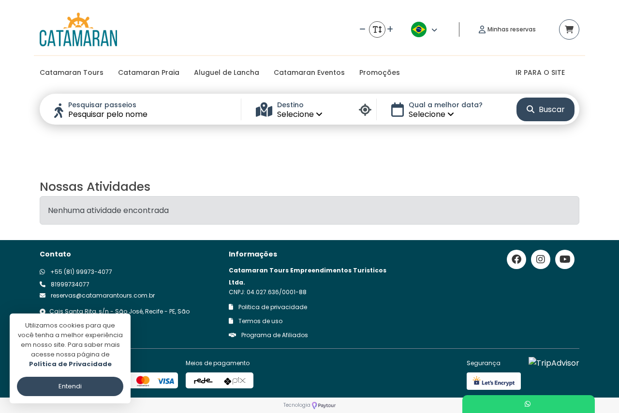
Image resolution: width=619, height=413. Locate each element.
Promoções (379, 72)
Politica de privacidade (272, 307)
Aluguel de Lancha (226, 72)
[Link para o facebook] (516, 259)
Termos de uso (259, 321)
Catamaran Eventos (309, 72)
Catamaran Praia (148, 72)
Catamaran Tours (71, 72)
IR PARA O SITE (540, 72)
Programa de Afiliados (274, 335)
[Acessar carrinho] (569, 29)
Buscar (551, 109)
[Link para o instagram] (540, 259)
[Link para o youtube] (565, 259)
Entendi (70, 386)
